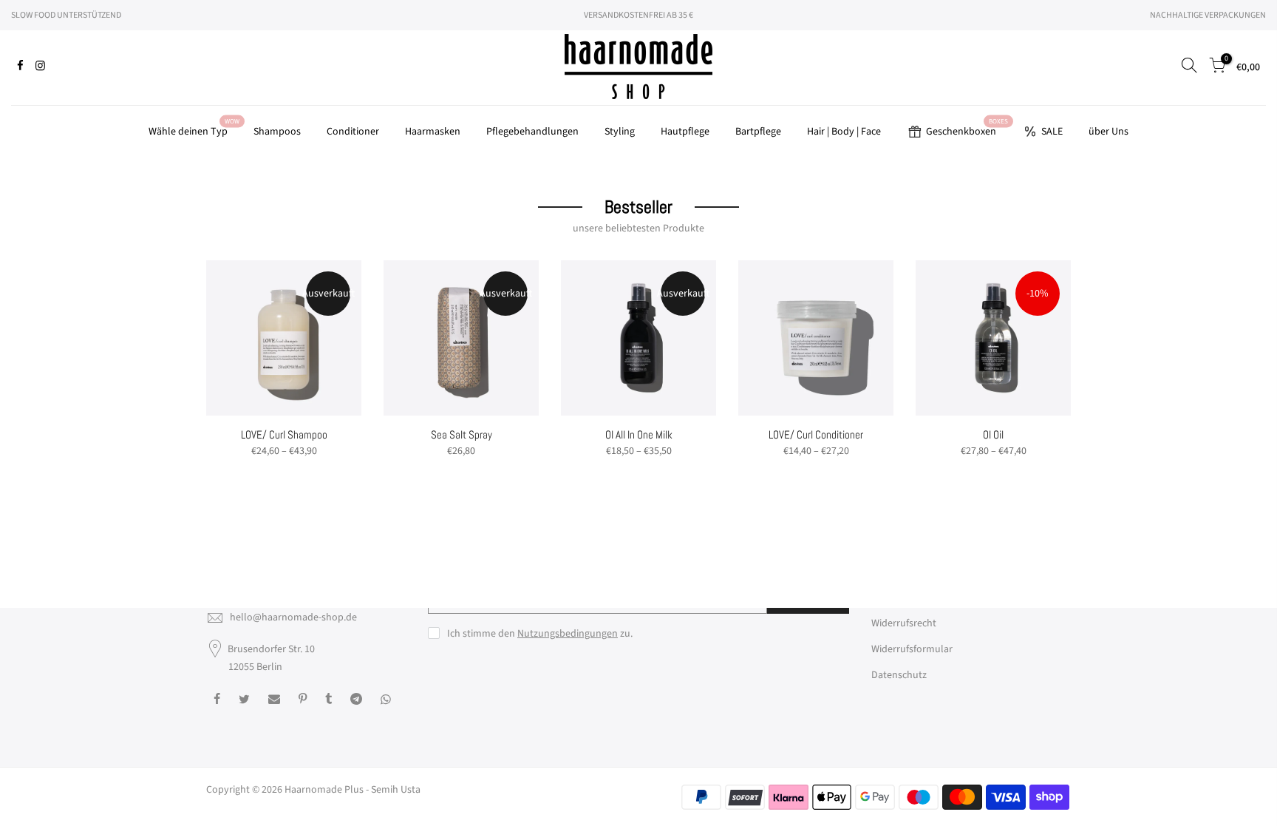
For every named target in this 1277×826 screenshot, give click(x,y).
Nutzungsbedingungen (567, 633)
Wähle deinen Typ (194, 128)
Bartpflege (758, 131)
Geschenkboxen (967, 128)
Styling (620, 131)
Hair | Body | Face (844, 131)
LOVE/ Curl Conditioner (816, 434)
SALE (1052, 131)
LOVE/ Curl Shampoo (284, 434)
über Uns (1108, 131)
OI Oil (993, 434)
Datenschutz (899, 675)
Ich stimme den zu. (540, 633)
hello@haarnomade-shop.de (293, 617)
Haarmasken (432, 131)
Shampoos (277, 131)
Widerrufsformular (912, 649)
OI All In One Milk (638, 434)
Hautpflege (685, 131)
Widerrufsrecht (903, 623)
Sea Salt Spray (461, 434)
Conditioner (353, 131)
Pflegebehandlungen (532, 131)
